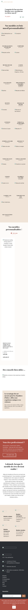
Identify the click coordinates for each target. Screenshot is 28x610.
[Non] (26, 605)
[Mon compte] (23, 2)
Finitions (4, 577)
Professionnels (6, 579)
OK (23, 596)
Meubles (4, 575)
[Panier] (21, 2)
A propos (4, 581)
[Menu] (26, 2)
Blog (3, 582)
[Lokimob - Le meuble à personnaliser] (8, 2)
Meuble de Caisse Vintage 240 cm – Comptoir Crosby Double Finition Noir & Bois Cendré (8, 346)
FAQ (3, 584)
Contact (4, 586)
